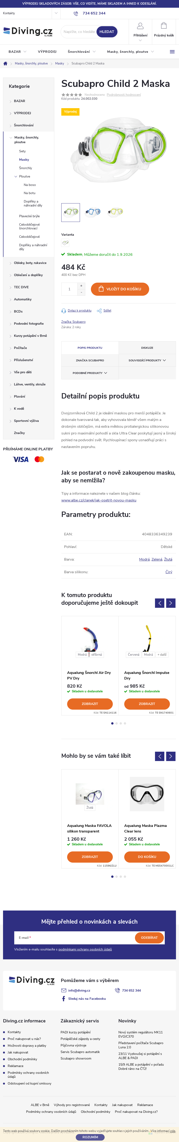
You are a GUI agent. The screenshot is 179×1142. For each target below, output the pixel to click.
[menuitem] (17, 52)
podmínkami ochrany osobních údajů (85, 949)
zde (172, 1131)
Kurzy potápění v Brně (30, 336)
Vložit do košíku (124, 289)
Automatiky (22, 299)
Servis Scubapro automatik (80, 1052)
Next (171, 603)
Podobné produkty (87, 373)
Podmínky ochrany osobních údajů (28, 1075)
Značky (19, 433)
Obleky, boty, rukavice (30, 263)
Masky (24, 159)
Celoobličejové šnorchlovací (29, 226)
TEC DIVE (21, 287)
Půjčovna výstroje (73, 1045)
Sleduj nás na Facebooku (87, 998)
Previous (159, 603)
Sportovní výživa (26, 421)
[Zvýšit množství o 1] (81, 286)
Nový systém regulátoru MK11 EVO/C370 (140, 1034)
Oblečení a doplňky (28, 275)
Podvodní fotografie (29, 323)
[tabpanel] (90, 665)
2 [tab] (116, 723)
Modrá (144, 559)
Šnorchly (25, 168)
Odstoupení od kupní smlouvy (29, 1083)
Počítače (20, 348)
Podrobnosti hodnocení (124, 95)
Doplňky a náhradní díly (33, 203)
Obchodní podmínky (22, 1059)
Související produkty (145, 360)
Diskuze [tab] (147, 348)
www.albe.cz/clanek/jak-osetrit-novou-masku (98, 500)
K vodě (19, 408)
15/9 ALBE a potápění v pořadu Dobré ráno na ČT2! (141, 1066)
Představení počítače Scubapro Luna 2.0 (140, 1045)
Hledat (107, 31)
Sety (22, 151)
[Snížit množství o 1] (81, 292)
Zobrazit (90, 704)
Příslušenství (23, 360)
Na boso (30, 185)
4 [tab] (125, 723)
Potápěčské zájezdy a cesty (80, 1039)
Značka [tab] (90, 360)
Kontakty (9, 13)
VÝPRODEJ (22, 113)
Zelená (156, 559)
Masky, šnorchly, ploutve (26, 139)
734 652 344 (131, 990)
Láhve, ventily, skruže (29, 384)
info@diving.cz (79, 990)
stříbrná (96, 655)
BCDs (18, 311)
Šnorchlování (24, 125)
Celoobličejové (29, 237)
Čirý (168, 572)
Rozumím (90, 1137)
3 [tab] (121, 723)
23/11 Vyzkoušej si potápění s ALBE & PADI (140, 1056)
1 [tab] (112, 723)
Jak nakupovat (18, 1052)
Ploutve (24, 176)
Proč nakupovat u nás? (24, 1039)
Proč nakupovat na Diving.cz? (136, 1112)
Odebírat (149, 938)
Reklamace (15, 1066)
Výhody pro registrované (72, 1105)
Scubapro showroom (76, 1058)
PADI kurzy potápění (75, 1032)
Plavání (19, 396)
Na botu (29, 193)
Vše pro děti (23, 372)
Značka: (73, 322)
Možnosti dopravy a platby (27, 1045)
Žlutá (168, 559)
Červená (133, 655)
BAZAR (19, 101)
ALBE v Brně (40, 1105)
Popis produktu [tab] (90, 348)
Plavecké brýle (29, 216)
